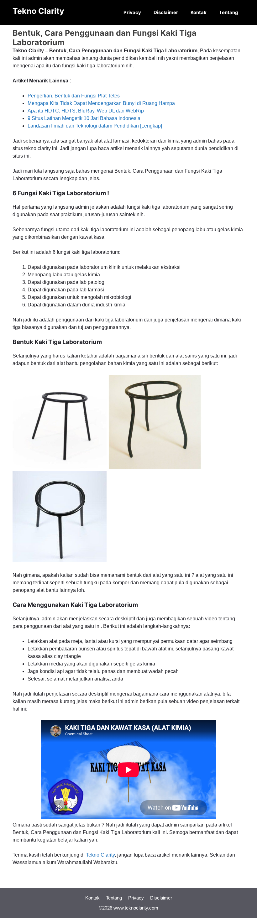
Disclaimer (166, 12)
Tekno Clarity (38, 11)
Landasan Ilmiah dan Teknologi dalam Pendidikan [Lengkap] (95, 125)
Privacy (132, 12)
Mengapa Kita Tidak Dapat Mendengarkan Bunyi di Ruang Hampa (101, 103)
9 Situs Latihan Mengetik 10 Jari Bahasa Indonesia (84, 118)
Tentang (228, 12)
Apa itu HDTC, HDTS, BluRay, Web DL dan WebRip (86, 110)
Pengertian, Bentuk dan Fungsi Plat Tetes (74, 95)
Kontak (199, 12)
